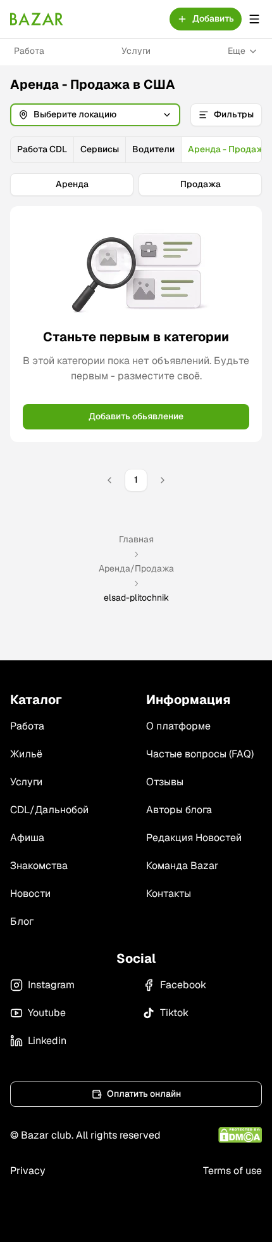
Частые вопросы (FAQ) (200, 754)
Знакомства (39, 865)
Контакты (168, 893)
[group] (136, 149)
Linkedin (47, 1040)
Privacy (28, 1170)
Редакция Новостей (194, 837)
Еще (236, 50)
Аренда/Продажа (136, 568)
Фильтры (234, 114)
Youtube (47, 1012)
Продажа (200, 184)
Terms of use (232, 1170)
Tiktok (174, 1012)
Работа (29, 50)
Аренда (72, 184)
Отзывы (164, 781)
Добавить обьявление (136, 416)
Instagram (51, 984)
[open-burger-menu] (254, 19)
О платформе (178, 726)
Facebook (183, 984)
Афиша (27, 837)
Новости (30, 893)
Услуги (136, 50)
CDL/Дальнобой (49, 809)
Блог (22, 921)
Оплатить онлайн (144, 1093)
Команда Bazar (182, 865)
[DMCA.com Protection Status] (240, 1135)
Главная (136, 539)
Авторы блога (179, 809)
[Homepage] (36, 19)
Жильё (26, 754)
